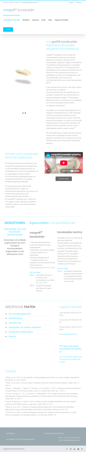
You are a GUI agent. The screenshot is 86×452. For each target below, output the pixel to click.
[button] (28, 314)
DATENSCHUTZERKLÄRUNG (54, 433)
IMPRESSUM (10, 433)
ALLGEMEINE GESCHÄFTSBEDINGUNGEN (20, 439)
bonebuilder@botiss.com (29, 2)
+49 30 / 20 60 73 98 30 (72, 438)
